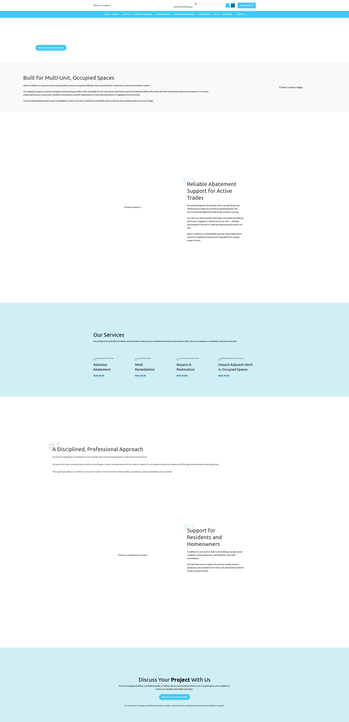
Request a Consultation (51, 48)
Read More (98, 375)
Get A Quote (246, 5)
